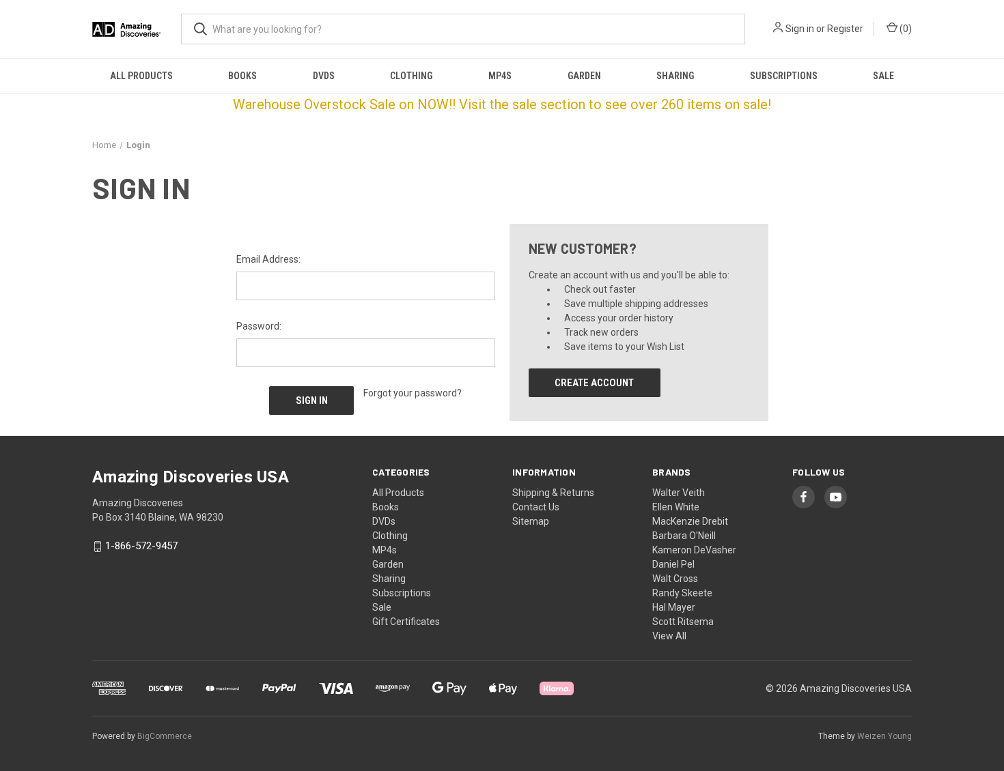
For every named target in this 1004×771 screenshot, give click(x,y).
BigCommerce (164, 736)
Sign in (799, 28)
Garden (584, 75)
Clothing (411, 75)
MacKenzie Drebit (690, 521)
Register (845, 28)
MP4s (500, 75)
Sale (883, 75)
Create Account (594, 383)
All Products (141, 75)
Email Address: (268, 259)
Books (242, 75)
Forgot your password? (412, 393)
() (904, 28)
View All (669, 635)
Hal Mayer (673, 607)
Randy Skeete (682, 592)
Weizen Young (884, 736)
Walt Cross (675, 578)
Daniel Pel (673, 564)
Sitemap (530, 521)
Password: (258, 326)
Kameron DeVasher (694, 549)
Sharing (675, 75)
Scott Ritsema (683, 621)
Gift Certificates (406, 621)
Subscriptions (784, 75)
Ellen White (675, 506)
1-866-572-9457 (141, 546)
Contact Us (535, 506)
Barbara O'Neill (684, 535)
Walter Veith (678, 492)
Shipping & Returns (553, 492)
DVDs (324, 75)
